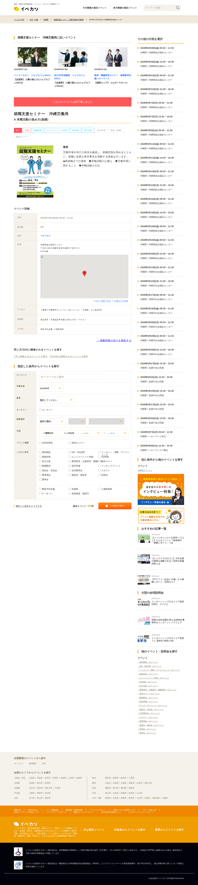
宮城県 (63, 778)
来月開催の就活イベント (125, 8)
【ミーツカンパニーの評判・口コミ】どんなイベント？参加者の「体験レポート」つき (168, 540)
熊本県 (131, 798)
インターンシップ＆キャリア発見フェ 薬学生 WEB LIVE (168, 639)
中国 (94, 793)
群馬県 (47, 783)
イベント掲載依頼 (51, 810)
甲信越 (17, 793)
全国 (43, 763)
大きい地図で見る (103, 301)
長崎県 (123, 798)
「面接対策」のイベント (148, 674)
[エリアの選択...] (106, 421)
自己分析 (88, 130)
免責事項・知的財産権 (73, 810)
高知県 (123, 788)
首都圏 (17, 788)
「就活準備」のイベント (148, 701)
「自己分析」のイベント (148, 686)
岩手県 (47, 778)
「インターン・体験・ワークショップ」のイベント (159, 670)
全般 (27, 130)
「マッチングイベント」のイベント (152, 706)
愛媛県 (108, 788)
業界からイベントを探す (169, 829)
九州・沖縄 (96, 798)
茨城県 (32, 783)
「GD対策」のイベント (147, 682)
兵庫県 (115, 783)
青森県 (40, 778)
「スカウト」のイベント (148, 717)
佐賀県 (115, 798)
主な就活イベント (93, 829)
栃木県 (40, 783)
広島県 (115, 793)
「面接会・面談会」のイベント (151, 725)
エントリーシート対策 (57, 130)
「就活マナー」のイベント (149, 694)
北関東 (17, 783)
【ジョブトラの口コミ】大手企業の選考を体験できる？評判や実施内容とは (168, 561)
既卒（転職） (117, 130)
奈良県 (139, 783)
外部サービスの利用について (124, 810)
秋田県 (55, 778)
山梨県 (32, 793)
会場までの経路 (121, 301)
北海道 (32, 778)
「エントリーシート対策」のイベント (153, 678)
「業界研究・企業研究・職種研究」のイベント (157, 690)
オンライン (19, 763)
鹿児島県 (156, 798)
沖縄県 (165, 798)
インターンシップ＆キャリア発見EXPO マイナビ (168, 602)
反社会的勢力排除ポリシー (111, 812)
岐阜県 (123, 778)
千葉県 (57, 788)
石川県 (32, 798)
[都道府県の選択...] (77, 421)
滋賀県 (131, 783)
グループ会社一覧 (149, 810)
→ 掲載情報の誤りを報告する (114, 340)
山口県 (139, 793)
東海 (94, 778)
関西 (94, 783)
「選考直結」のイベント (148, 721)
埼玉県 (32, 788)
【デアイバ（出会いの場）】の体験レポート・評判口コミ (168, 580)
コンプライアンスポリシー (56, 812)
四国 (94, 788)
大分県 (139, 798)
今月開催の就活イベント (95, 8)
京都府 (123, 783)
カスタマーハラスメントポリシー (141, 812)
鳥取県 (131, 793)
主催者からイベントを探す (130, 829)
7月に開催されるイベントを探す (31, 356)
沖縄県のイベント (145, 470)
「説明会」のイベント (147, 729)
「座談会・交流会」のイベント (151, 709)
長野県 (40, 793)
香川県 (115, 788)
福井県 (47, 798)
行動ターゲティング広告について (26, 812)
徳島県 (131, 788)
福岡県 (108, 798)
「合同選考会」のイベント (149, 713)
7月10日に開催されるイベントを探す (68, 356)
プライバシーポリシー (97, 810)
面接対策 (38, 130)
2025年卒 (101, 130)
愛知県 (108, 778)
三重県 (131, 778)
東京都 (40, 788)
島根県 (123, 793)
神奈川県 (48, 788)
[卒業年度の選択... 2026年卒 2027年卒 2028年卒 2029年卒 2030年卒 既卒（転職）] (51, 388)
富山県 (40, 798)
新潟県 (47, 793)
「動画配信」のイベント (148, 698)
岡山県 (108, 793)
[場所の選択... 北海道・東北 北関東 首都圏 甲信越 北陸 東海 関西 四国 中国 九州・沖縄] (52, 421)
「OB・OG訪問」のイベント (150, 666)
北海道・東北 (19, 778)
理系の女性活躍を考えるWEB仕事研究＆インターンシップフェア (168, 621)
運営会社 (17, 810)
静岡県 (115, 778)
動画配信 (32, 763)
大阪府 (108, 783)
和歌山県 (148, 783)
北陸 (16, 798)
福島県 (79, 778)
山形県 (71, 778)
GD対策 (75, 130)
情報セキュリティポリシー (84, 812)
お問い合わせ (33, 810)
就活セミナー (22, 137)
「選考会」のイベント (147, 733)
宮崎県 (147, 798)
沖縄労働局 (46, 236)
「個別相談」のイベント (148, 662)
